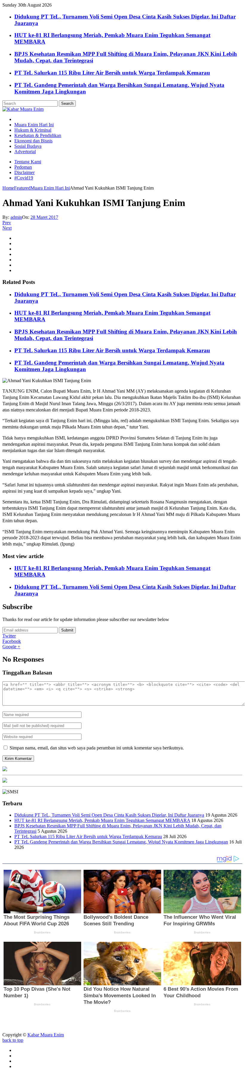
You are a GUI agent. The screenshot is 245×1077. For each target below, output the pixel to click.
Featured (22, 187)
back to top (12, 1040)
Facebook (11, 641)
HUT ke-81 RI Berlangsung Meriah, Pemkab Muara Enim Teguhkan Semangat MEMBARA (102, 820)
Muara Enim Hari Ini (34, 124)
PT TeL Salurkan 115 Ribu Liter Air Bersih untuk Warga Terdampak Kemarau (112, 73)
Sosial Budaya (27, 146)
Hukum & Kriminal (32, 130)
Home (8, 187)
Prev (6, 222)
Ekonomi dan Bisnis (33, 140)
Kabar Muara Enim (45, 1034)
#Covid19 (23, 177)
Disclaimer (24, 172)
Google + (11, 646)
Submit (67, 630)
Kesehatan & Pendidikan (37, 135)
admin (16, 217)
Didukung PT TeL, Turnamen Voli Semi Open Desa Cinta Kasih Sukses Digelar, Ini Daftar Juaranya (109, 815)
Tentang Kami (27, 161)
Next (7, 228)
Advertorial (25, 151)
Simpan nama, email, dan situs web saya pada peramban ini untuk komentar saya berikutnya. (97, 747)
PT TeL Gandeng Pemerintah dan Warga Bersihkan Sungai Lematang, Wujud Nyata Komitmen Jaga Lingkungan (121, 841)
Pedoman (23, 167)
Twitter (9, 635)
